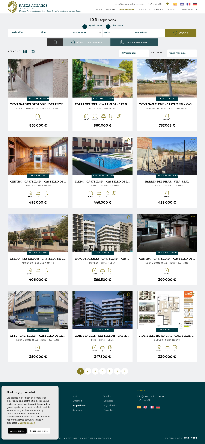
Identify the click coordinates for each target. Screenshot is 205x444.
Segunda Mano (95, 25)
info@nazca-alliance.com (129, 4)
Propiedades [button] (126, 10)
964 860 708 (155, 4)
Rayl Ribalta (189, 10)
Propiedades (79, 406)
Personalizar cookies (39, 430)
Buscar (183, 33)
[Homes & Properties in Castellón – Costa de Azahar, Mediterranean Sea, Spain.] (27, 7)
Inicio (98, 10)
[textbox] (25, 33)
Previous (12, 78)
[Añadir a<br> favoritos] (63, 63)
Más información (26, 422)
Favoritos (108, 410)
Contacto (172, 10)
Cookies (89, 438)
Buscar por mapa (136, 42)
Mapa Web (104, 438)
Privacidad (73, 438)
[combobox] (24, 33)
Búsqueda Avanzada (89, 42)
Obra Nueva (117, 25)
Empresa (110, 10)
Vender (158, 10)
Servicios (144, 10)
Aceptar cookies (17, 430)
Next (63, 78)
